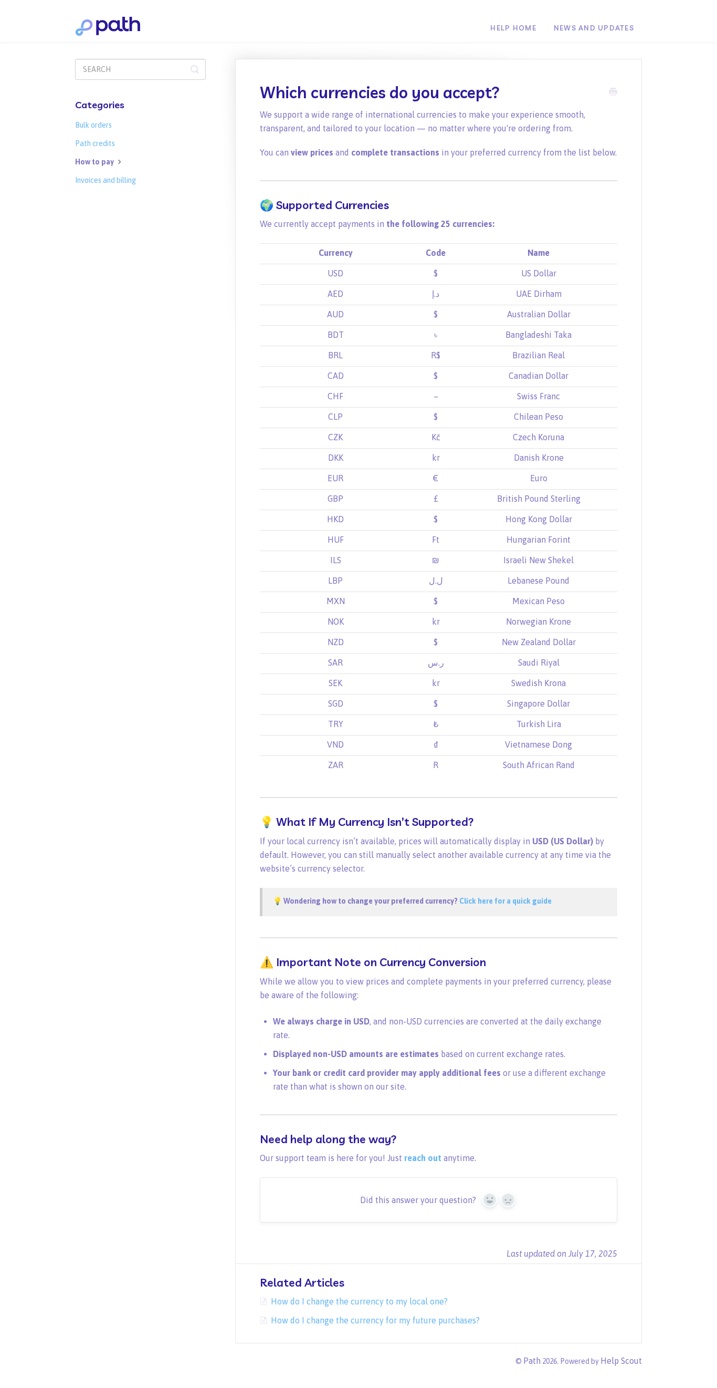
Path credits (95, 143)
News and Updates (594, 28)
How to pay (95, 162)
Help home (513, 28)
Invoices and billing (105, 180)
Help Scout (621, 1360)
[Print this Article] (613, 93)
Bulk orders (93, 125)
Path (532, 1360)
